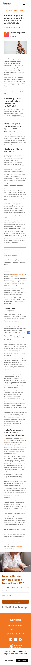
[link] (14, 10)
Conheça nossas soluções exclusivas (14, 259)
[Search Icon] (27, 3)
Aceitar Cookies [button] (22, 660)
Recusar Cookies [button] (9, 660)
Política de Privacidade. (9, 608)
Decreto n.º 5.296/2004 (17, 274)
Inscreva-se (15, 602)
